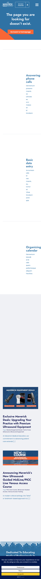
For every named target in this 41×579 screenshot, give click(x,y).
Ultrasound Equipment (17, 432)
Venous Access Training (15, 492)
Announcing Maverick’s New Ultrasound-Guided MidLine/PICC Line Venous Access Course (19, 458)
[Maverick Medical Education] (7, 3)
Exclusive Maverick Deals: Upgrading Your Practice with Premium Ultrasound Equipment (19, 398)
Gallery (22, 398)
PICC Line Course (11, 490)
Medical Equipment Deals (14, 430)
